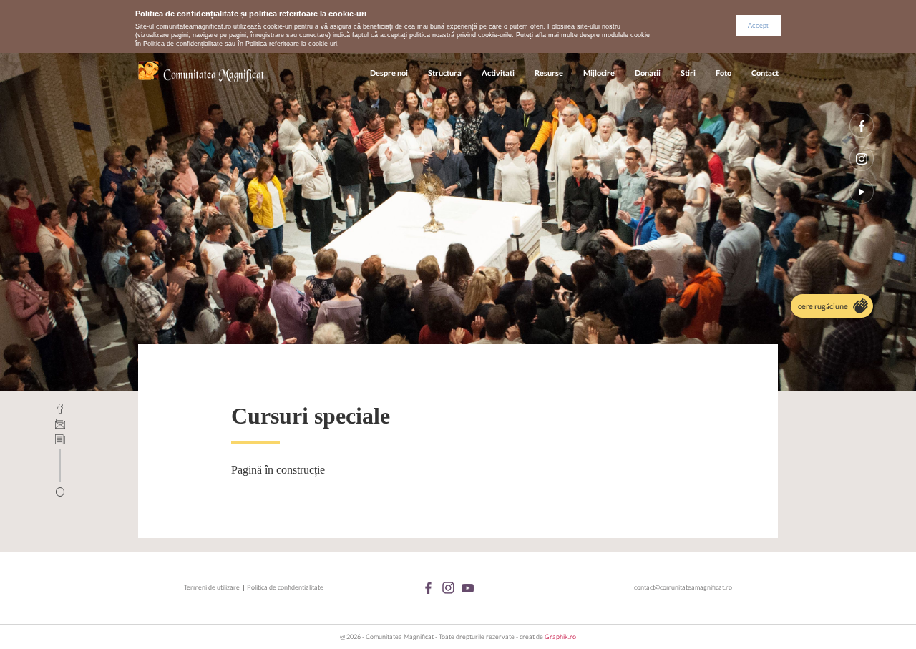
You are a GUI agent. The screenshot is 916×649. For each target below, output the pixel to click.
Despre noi (389, 72)
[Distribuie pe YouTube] (861, 191)
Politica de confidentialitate (285, 587)
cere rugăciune (823, 306)
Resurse (549, 72)
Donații (648, 72)
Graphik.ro (560, 636)
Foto (723, 72)
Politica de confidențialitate (183, 43)
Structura (445, 72)
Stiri (688, 72)
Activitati (498, 72)
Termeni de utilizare (212, 587)
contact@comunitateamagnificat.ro (683, 587)
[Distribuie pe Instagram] (861, 158)
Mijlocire (599, 72)
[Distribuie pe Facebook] (861, 125)
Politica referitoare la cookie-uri (291, 43)
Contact (765, 72)
